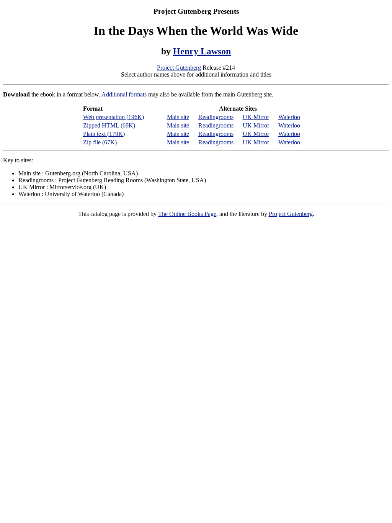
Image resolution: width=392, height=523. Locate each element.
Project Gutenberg (179, 67)
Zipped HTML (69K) (109, 125)
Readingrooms (216, 117)
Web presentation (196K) (113, 117)
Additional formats (124, 94)
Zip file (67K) (100, 142)
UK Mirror (256, 117)
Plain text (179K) (104, 134)
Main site (178, 117)
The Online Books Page (187, 214)
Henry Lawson (202, 51)
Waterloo (289, 117)
